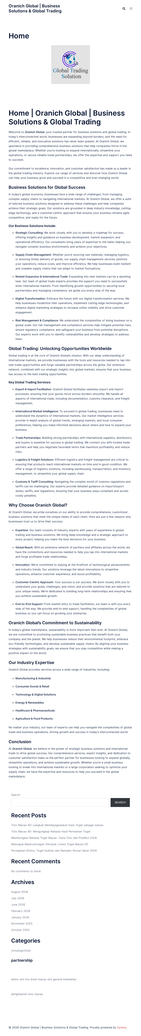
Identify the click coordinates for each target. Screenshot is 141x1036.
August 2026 (19, 892)
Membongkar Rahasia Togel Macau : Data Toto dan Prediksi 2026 (54, 838)
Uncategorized (20, 950)
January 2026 (20, 917)
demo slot (17, 979)
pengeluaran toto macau (27, 994)
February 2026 (20, 911)
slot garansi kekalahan (61, 979)
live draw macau (35, 979)
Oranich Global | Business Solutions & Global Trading (35, 8)
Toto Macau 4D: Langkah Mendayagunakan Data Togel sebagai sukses (57, 825)
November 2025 (21, 923)
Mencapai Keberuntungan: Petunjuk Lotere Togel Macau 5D (49, 844)
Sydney (122, 1027)
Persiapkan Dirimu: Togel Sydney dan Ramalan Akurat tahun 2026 (54, 850)
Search (15, 794)
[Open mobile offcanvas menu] (131, 8)
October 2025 (20, 930)
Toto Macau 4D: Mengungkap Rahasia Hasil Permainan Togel (50, 831)
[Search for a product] (124, 8)
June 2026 (18, 904)
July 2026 (17, 898)
